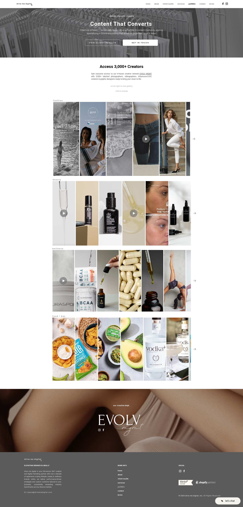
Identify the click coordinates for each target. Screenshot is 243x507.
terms (120, 495)
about (120, 474)
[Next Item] (194, 139)
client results (123, 479)
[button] (211, 4)
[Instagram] (226, 3)
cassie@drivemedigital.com (39, 492)
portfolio (121, 487)
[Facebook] (223, 3)
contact (121, 491)
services (121, 483)
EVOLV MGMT (146, 73)
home (120, 470)
